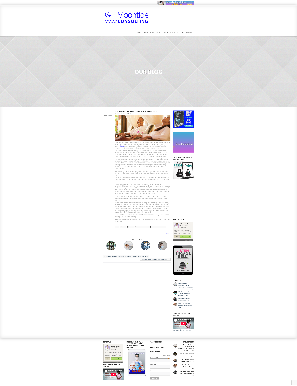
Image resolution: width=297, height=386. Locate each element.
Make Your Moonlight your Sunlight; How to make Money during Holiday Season (126, 256)
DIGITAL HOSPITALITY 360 (171, 32)
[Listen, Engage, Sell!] (183, 260)
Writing (129, 113)
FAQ (183, 32)
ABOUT (145, 32)
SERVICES (158, 32)
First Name (153, 364)
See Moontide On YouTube (182, 330)
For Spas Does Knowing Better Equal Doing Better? (154, 259)
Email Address (159, 357)
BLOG (152, 32)
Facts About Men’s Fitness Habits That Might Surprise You (187, 373)
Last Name (153, 371)
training (121, 146)
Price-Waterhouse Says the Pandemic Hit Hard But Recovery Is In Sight (185, 293)
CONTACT (189, 32)
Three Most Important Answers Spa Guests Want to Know (185, 305)
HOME (139, 32)
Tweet (167, 233)
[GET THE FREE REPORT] (136, 362)
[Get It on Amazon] (183, 170)
